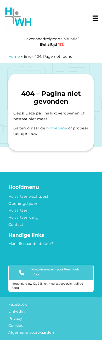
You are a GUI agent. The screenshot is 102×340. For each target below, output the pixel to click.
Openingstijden (23, 203)
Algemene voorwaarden (31, 332)
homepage (56, 128)
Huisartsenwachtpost (28, 196)
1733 (35, 274)
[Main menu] (95, 18)
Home (14, 56)
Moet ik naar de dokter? (30, 243)
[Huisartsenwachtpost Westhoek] (18, 17)
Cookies (15, 325)
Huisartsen (18, 210)
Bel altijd (52, 44)
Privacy (15, 318)
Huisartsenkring (23, 217)
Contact (15, 224)
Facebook (17, 304)
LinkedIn (16, 311)
